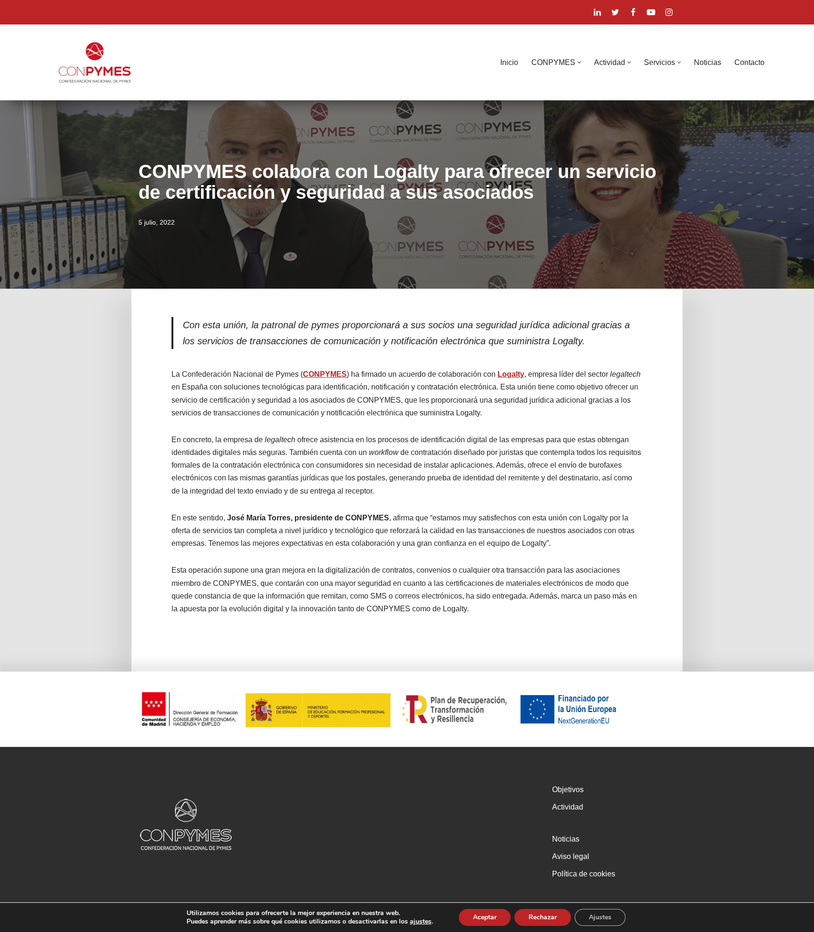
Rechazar (543, 917)
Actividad (567, 807)
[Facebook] (633, 12)
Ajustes (600, 917)
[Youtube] (651, 12)
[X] (615, 12)
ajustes (420, 921)
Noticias (707, 62)
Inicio (509, 62)
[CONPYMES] (95, 62)
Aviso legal (570, 856)
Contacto (749, 62)
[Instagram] (669, 12)
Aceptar (485, 917)
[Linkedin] (597, 12)
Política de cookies (583, 874)
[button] (579, 62)
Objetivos (568, 790)
